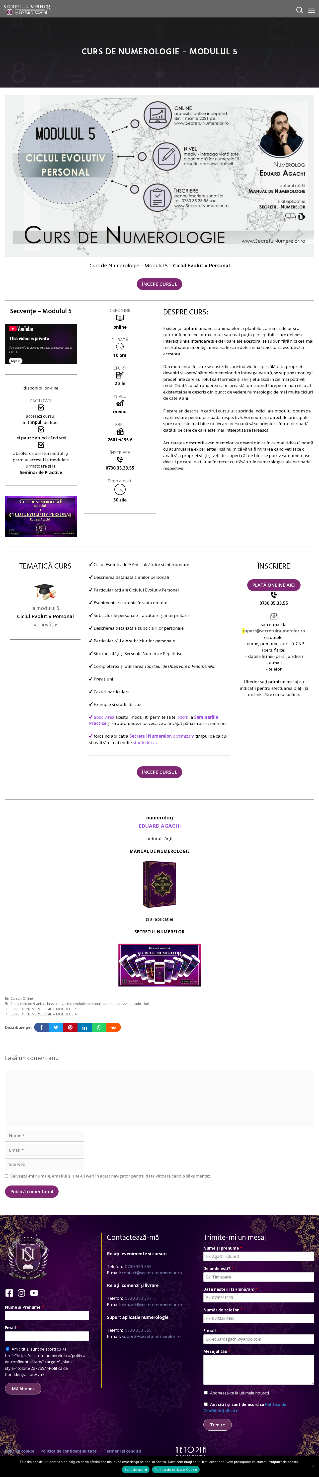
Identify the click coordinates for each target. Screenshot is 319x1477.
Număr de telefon (223, 1310)
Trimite (217, 1425)
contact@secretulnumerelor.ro (152, 1273)
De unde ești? (218, 1268)
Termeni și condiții (122, 1451)
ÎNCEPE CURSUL (159, 284)
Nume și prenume (222, 1248)
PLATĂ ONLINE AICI (274, 585)
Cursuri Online (21, 998)
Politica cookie (19, 1451)
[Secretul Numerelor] (27, 9)
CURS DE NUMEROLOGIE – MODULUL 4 (43, 1014)
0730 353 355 (138, 1266)
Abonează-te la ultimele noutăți (239, 1393)
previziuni (124, 1003)
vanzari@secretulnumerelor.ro (152, 1304)
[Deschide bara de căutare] (300, 9)
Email (12, 1327)
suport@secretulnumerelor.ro (151, 1336)
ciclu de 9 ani (30, 1003)
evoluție (109, 1003)
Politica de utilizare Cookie (176, 1470)
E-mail (211, 1330)
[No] (312, 1466)
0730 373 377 (138, 1298)
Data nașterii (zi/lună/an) (230, 1289)
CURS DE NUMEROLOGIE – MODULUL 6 (43, 1008)
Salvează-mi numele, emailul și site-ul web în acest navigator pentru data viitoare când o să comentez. (110, 1176)
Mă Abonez (23, 1388)
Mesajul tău (217, 1351)
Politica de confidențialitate (68, 1451)
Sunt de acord (135, 1470)
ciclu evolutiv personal (83, 1003)
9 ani (14, 1003)
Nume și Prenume (24, 1307)
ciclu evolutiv (53, 1003)
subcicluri (141, 1003)
